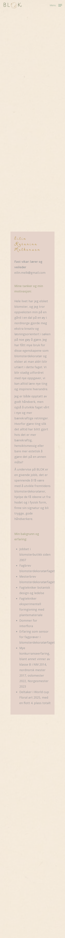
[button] (56, 5)
